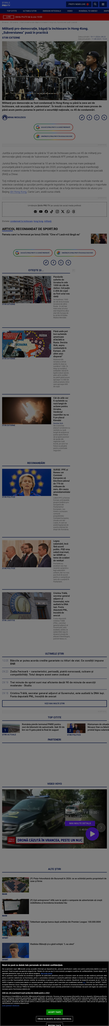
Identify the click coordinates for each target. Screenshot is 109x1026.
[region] (54, 993)
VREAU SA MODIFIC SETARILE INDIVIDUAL (54, 1019)
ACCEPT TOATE (54, 1012)
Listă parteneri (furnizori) (10, 1006)
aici (84, 982)
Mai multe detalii (46, 973)
